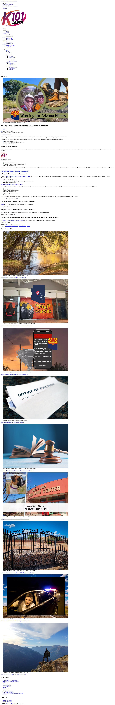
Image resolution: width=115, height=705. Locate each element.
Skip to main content (5, 1)
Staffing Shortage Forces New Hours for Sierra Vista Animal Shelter (15, 519)
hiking (11, 224)
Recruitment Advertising (8, 4)
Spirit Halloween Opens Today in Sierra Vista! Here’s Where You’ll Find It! (16, 326)
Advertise (8, 48)
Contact (4, 694)
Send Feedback (9, 46)
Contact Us (5, 44)
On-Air (4, 30)
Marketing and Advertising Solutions (11, 681)
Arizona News (15, 226)
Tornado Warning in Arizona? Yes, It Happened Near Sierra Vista (14, 374)
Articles (28, 226)
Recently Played (9, 36)
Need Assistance (6, 683)
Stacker (2, 204)
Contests (5, 8)
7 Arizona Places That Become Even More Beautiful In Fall (13, 277)
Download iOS (9, 38)
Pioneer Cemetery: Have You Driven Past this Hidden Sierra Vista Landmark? (17, 572)
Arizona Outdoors (22, 226)
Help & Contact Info (10, 45)
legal (14, 224)
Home (4, 28)
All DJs (7, 31)
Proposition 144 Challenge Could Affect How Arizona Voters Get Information (17, 470)
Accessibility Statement (8, 691)
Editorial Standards (7, 685)
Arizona (7, 224)
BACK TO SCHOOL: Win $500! (10, 7)
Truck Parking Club (5, 220)
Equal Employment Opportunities (10, 680)
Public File (5, 682)
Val (1, 131)
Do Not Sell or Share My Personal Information (13, 693)
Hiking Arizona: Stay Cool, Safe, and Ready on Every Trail (13, 674)
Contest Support (9, 43)
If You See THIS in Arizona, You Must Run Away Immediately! (15, 171)
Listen (4, 33)
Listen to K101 (6, 5)
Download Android (10, 39)
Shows (7, 32)
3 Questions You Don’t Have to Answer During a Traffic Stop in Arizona (16, 621)
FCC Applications (7, 686)
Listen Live (8, 34)
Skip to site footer (13, 1)
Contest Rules (9, 42)
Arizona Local (8, 226)
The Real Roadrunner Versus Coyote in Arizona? (12, 184)
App (4, 37)
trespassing (18, 224)
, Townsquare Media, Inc (10, 703)
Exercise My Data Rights (8, 692)
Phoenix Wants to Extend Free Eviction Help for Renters (12, 422)
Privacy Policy (6, 689)
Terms (4, 687)
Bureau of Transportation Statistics (18, 220)
